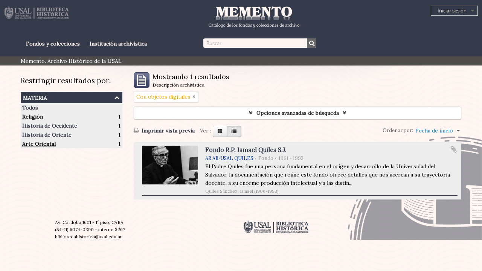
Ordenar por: (398, 130)
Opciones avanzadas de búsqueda (297, 113)
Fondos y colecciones (53, 43)
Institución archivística (118, 43)
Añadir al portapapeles (454, 149)
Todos (30, 107)
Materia (35, 97)
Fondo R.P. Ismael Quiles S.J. (246, 150)
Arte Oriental (39, 143)
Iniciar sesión (452, 10)
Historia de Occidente (49, 125)
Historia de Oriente (47, 134)
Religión (32, 116)
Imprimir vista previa (167, 130)
